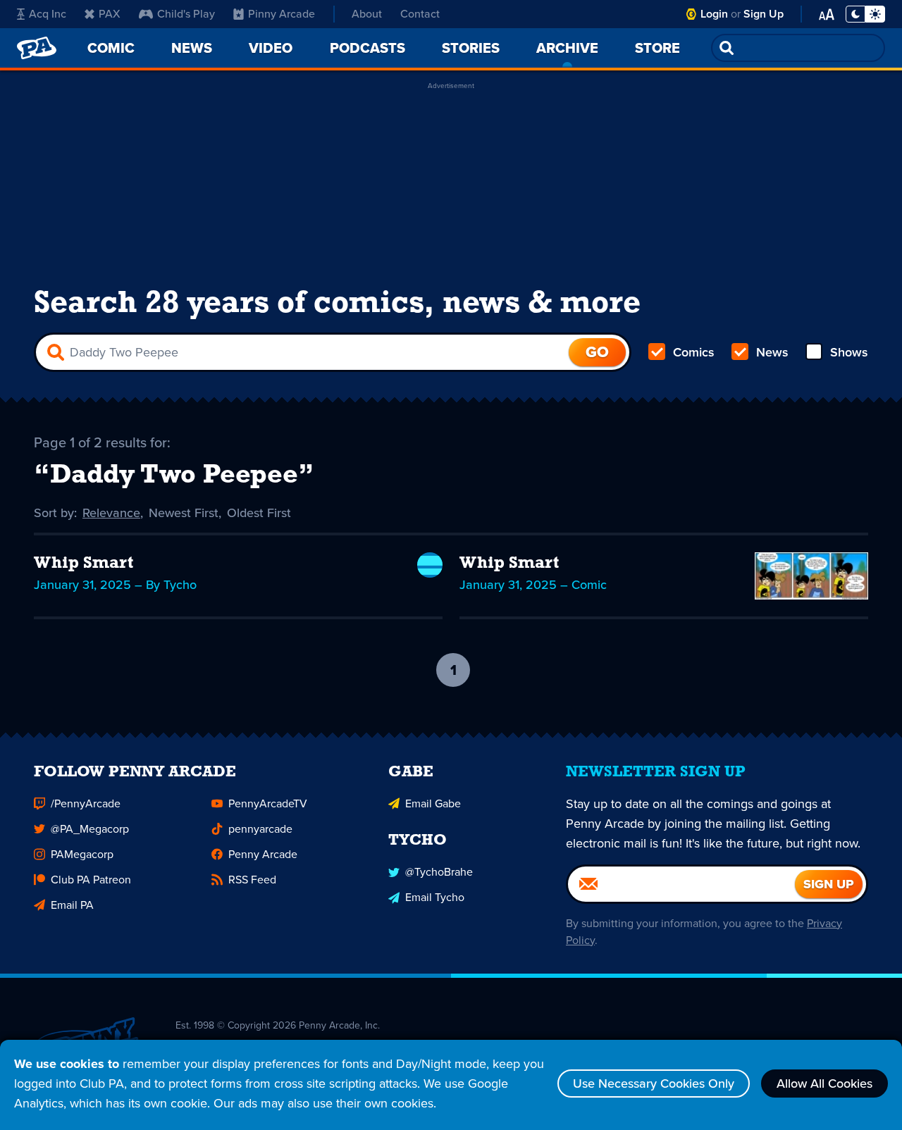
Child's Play (186, 14)
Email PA (72, 905)
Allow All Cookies (824, 1083)
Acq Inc (47, 14)
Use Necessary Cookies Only (653, 1083)
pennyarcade (260, 829)
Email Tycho (434, 897)
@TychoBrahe (439, 872)
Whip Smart (83, 563)
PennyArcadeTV (267, 803)
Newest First (183, 512)
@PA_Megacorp (90, 829)
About (367, 14)
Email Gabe (433, 803)
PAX (110, 14)
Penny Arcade (262, 854)
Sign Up (763, 14)
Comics (694, 352)
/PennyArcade (86, 803)
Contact (420, 14)
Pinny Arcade (281, 14)
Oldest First (259, 512)
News (772, 352)
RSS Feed (252, 879)
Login (714, 14)
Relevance (111, 512)
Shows (849, 352)
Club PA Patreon (91, 879)
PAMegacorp (82, 854)
